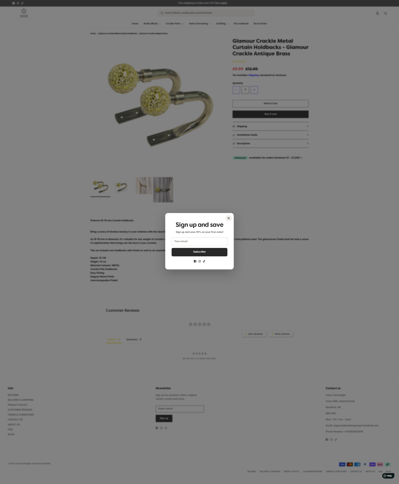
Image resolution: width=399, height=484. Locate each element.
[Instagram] (199, 261)
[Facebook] (195, 261)
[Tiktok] (204, 261)
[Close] (229, 218)
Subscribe (199, 252)
